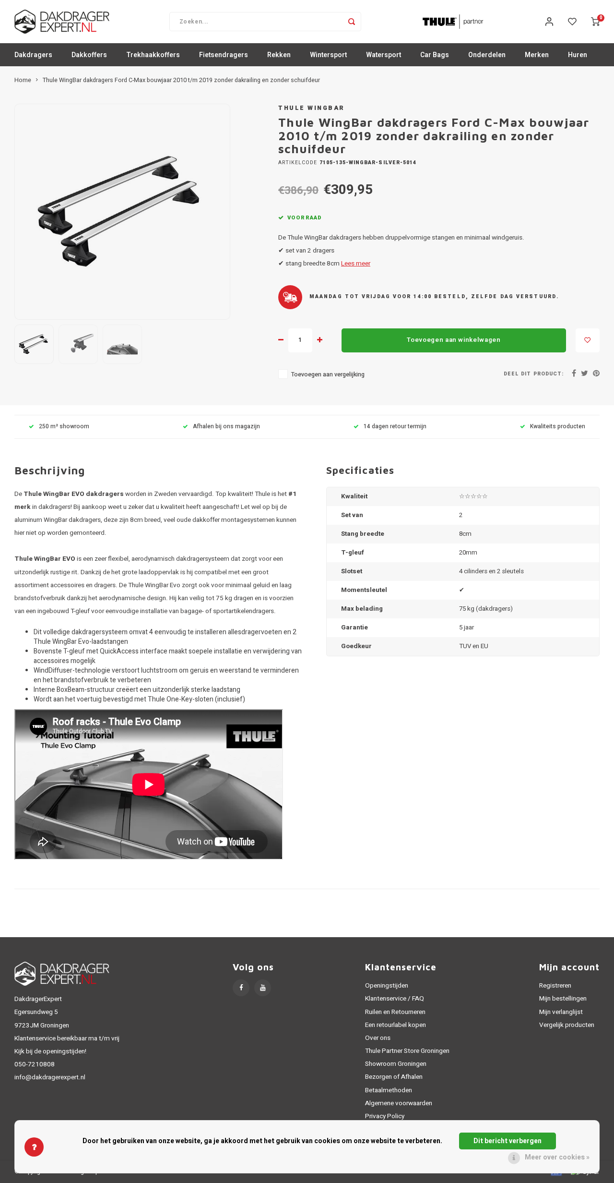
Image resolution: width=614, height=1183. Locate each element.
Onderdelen (487, 55)
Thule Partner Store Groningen (407, 1051)
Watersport (383, 55)
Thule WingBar (311, 108)
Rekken (279, 55)
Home (22, 80)
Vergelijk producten (566, 1025)
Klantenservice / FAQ (394, 998)
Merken (537, 55)
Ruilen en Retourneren (395, 1012)
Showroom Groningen (395, 1064)
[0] (595, 21)
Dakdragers (33, 55)
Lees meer (355, 263)
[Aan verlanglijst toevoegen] (588, 340)
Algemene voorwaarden (398, 1103)
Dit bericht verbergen (507, 1141)
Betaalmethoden (388, 1090)
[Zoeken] (351, 21)
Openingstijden (386, 985)
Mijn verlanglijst (561, 1012)
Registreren (555, 985)
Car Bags (434, 55)
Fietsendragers (223, 55)
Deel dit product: (534, 373)
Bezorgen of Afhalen (394, 1077)
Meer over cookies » (557, 1157)
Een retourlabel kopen (395, 1025)
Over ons (377, 1038)
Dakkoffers (89, 55)
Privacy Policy (384, 1116)
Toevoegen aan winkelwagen (454, 340)
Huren (577, 55)
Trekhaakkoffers (153, 55)
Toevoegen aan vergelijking (328, 374)
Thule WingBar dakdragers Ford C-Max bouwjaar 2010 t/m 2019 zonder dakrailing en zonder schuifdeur (181, 80)
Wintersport (328, 55)
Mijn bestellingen (563, 998)
